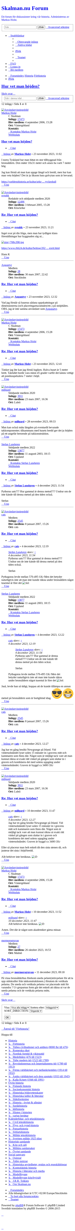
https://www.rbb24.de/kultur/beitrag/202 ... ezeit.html (30, 248)
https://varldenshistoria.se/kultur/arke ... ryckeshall (28, 181)
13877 (20, 450)
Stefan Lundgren (10, 444)
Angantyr (6, 265)
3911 (20, 396)
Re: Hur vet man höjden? (19, 215)
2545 (20, 520)
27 (18, 946)
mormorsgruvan (10, 940)
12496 (20, 201)
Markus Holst (8, 112)
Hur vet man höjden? (20, 86)
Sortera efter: (37, 1007)
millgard (5, 389)
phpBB (19, 1205)
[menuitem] (26, 41)
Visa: (7, 1007)
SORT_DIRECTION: (16, 1010)
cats (3, 514)
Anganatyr (51, 308)
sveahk (5, 195)
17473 (20, 119)
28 (18, 271)
